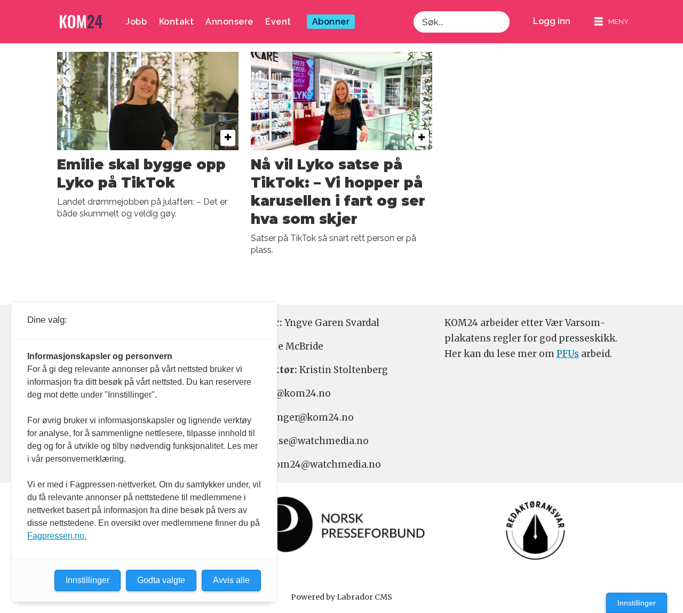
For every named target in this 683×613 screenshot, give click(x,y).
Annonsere (229, 22)
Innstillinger (636, 603)
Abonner (331, 22)
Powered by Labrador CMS (341, 597)
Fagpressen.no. (56, 535)
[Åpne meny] (611, 21)
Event (278, 22)
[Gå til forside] (81, 21)
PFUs (568, 354)
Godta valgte (161, 580)
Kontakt (176, 22)
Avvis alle (231, 580)
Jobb (136, 22)
